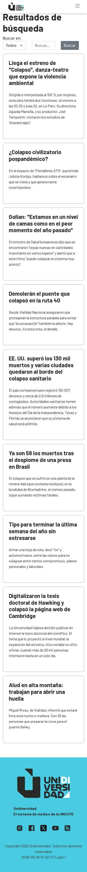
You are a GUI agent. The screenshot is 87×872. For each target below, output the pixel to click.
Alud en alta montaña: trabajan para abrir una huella (37, 692)
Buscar (70, 45)
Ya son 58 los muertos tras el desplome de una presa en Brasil (41, 460)
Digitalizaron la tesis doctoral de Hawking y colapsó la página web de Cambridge (39, 605)
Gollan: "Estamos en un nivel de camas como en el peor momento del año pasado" (43, 223)
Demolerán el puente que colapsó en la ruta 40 (39, 297)
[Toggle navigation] (77, 6)
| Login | (59, 857)
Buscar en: (12, 38)
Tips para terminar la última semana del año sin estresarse (43, 531)
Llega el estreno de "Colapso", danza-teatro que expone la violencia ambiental (38, 72)
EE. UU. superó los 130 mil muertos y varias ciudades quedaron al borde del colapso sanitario (41, 368)
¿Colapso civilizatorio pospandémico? (35, 155)
